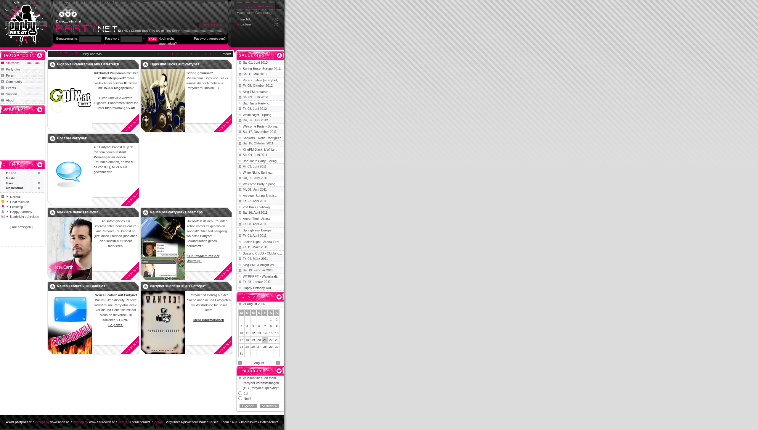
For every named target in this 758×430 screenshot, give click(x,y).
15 (271, 333)
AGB (235, 422)
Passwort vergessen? (210, 38)
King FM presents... (257, 92)
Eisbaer (245, 24)
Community (14, 81)
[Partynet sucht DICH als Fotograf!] (163, 322)
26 (253, 346)
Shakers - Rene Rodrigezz (262, 138)
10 (241, 333)
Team (225, 422)
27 (259, 346)
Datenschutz (269, 422)
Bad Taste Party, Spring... (261, 161)
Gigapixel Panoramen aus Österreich (88, 64)
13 (259, 333)
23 (277, 340)
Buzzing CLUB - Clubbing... (262, 253)
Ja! (246, 393)
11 (247, 333)
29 (271, 346)
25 (247, 346)
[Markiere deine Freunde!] (70, 248)
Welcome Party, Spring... (260, 184)
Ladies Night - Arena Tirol (261, 242)
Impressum (249, 422)
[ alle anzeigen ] (21, 227)
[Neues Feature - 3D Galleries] (70, 322)
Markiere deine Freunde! (77, 212)
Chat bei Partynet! (72, 138)
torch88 (245, 19)
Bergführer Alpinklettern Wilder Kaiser (191, 422)
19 (253, 340)
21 (265, 340)
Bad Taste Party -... (257, 103)
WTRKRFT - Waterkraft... (261, 276)
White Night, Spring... (258, 172)
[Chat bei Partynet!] (70, 174)
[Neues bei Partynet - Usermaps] (163, 248)
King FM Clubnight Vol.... (260, 265)
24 (241, 346)
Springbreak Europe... (258, 230)
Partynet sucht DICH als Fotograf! (178, 286)
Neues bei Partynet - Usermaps (176, 212)
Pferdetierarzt (140, 422)
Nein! (247, 398)
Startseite (13, 63)
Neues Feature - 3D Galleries (81, 286)
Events (11, 88)
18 (247, 340)
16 (277, 333)
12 (253, 333)
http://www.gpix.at (119, 108)
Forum (10, 75)
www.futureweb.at (102, 422)
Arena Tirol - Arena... (257, 218)
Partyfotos (13, 69)
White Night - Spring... (258, 115)
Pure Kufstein (253, 80)
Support (11, 94)
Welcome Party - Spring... (261, 126)
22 (271, 340)
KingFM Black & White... (260, 149)
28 (265, 346)
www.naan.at (59, 422)
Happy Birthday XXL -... (260, 288)
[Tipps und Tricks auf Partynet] (163, 100)
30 (277, 346)
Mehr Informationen (208, 320)
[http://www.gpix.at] (70, 100)
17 (241, 340)
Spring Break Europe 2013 (262, 68)
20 (259, 340)
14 (265, 333)
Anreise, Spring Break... (260, 195)
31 (241, 353)
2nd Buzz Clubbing (256, 207)
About (10, 100)
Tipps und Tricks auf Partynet (174, 64)
